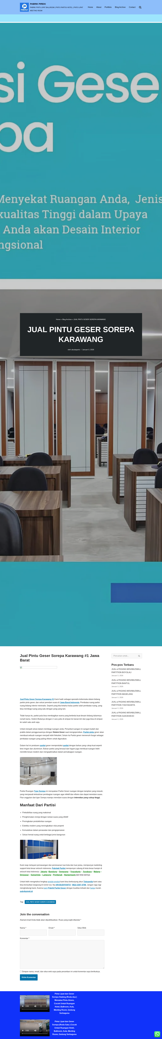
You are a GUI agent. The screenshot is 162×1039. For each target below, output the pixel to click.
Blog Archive (120, 7)
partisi (43, 745)
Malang (97, 872)
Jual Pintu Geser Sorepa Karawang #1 (37, 699)
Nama (23, 928)
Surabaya (87, 872)
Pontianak (57, 875)
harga (92, 888)
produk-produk (54, 882)
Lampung (46, 875)
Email (52, 928)
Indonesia (74, 702)
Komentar (24, 938)
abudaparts (75, 350)
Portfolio (108, 7)
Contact (132, 7)
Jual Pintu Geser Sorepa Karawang (40, 902)
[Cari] (140, 7)
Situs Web (81, 928)
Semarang (63, 872)
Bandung (53, 872)
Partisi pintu (88, 732)
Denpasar (24, 875)
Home (90, 7)
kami (46, 888)
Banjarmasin (70, 875)
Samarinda (35, 875)
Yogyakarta (75, 872)
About (98, 7)
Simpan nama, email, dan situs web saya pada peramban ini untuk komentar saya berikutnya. (61, 972)
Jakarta (43, 872)
